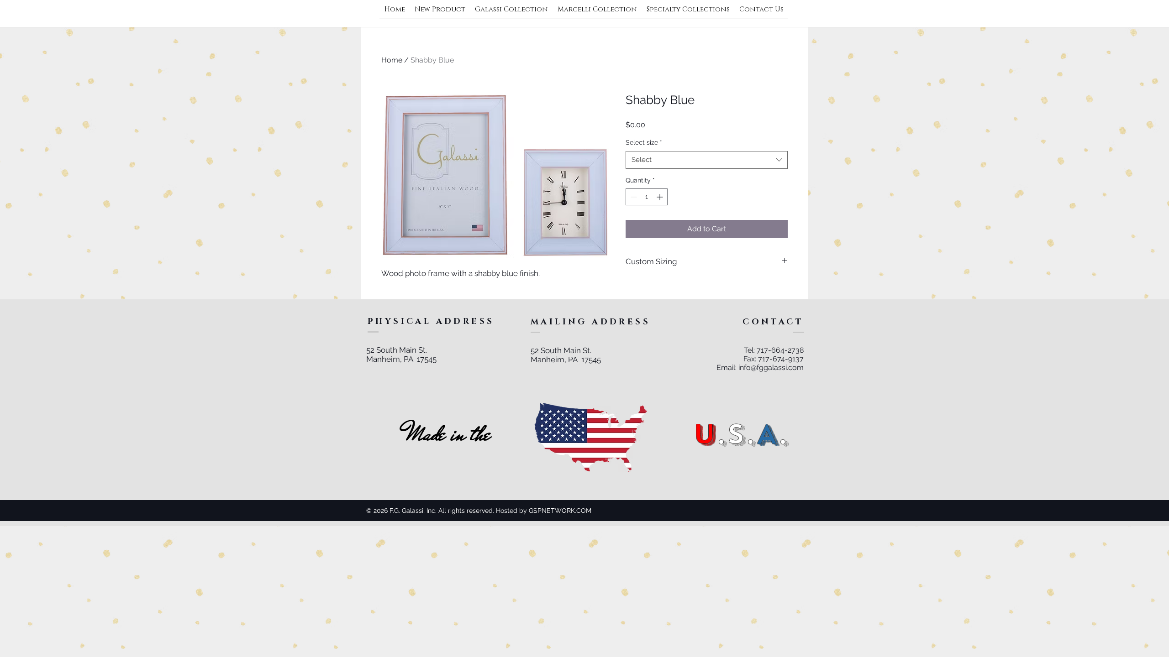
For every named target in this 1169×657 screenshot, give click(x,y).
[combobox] (707, 160)
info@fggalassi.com (771, 367)
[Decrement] (632, 197)
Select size (644, 142)
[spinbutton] (646, 197)
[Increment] (660, 197)
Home (391, 60)
